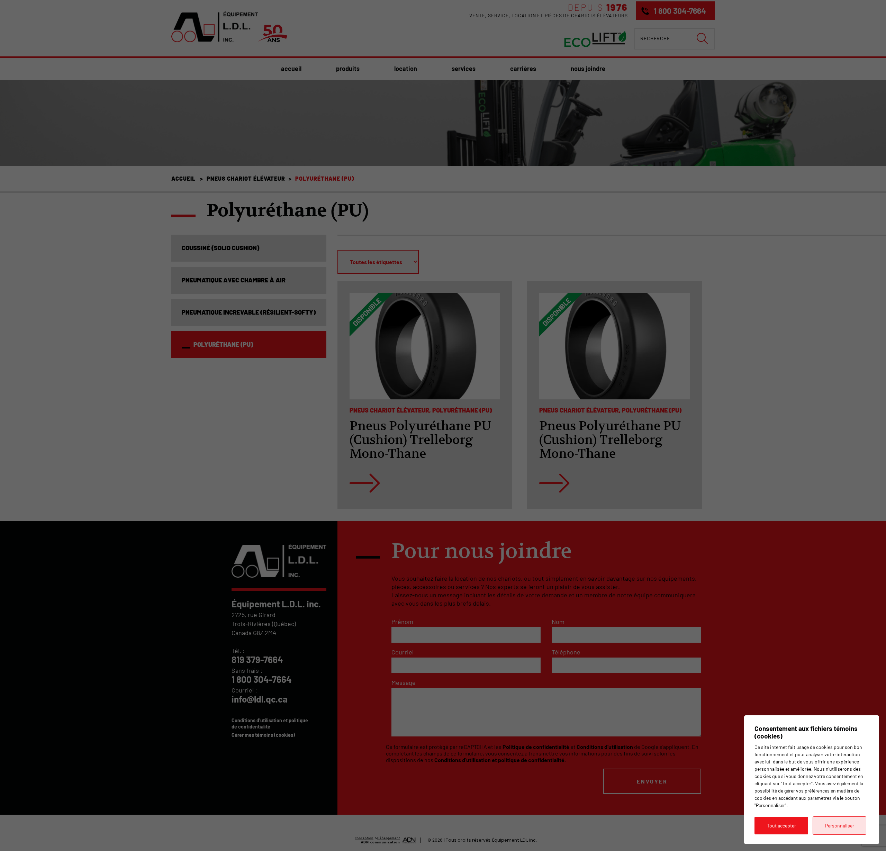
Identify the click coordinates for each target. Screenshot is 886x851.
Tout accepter (781, 826)
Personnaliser (839, 826)
